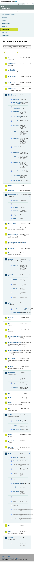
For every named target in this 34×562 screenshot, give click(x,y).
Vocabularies (5, 29)
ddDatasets (16, 204)
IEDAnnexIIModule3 (13, 342)
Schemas (4, 26)
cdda (10, 185)
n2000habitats (16, 147)
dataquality (16, 111)
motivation (16, 125)
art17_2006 (12, 76)
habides (11, 317)
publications (12, 441)
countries (15, 265)
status (14, 218)
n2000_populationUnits (16, 131)
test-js (14, 487)
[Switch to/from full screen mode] (24, 4)
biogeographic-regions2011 (16, 107)
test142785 (16, 491)
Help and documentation (8, 14)
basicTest (15, 457)
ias (9, 323)
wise (9, 531)
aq (9, 57)
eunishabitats (16, 121)
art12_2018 (12, 70)
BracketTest (16, 461)
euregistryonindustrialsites (13, 242)
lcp (9, 408)
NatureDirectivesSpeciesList (16, 171)
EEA (9, 1)
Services (4, 32)
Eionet (9, 11)
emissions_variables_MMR (16, 309)
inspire (10, 366)
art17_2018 (12, 89)
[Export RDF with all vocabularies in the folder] (29, 95)
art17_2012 (12, 82)
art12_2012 (12, 64)
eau (14, 469)
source (15, 288)
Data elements (6, 23)
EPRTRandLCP (13, 234)
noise (10, 434)
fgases (10, 259)
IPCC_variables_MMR (16, 312)
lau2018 (10, 402)
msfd (10, 415)
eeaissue (15, 210)
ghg (9, 303)
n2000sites (16, 152)
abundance (16, 99)
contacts (15, 200)
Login (21, 3)
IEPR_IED (11, 358)
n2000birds (16, 138)
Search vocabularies (10, 52)
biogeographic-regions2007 (16, 103)
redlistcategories (16, 175)
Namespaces (5, 35)
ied (9, 330)
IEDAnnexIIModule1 (13, 336)
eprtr (9, 228)
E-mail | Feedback (6, 556)
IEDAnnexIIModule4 (13, 350)
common (11, 190)
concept (15, 279)
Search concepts (22, 52)
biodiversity (12, 95)
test (9, 453)
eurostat (11, 248)
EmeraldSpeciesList (16, 116)
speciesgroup (16, 180)
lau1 (9, 393)
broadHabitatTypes (16, 421)
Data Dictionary (15, 11)
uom (9, 525)
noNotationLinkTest (16, 483)
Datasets (4, 17)
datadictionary (13, 194)
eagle (14, 383)
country (15, 544)
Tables (4, 20)
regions (15, 425)
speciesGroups (16, 429)
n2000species (16, 162)
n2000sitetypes (16, 156)
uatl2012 (15, 387)
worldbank (11, 538)
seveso (10, 447)
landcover (11, 372)
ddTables (15, 207)
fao (9, 253)
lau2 (9, 398)
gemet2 (10, 275)
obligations (16, 215)
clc (14, 378)
